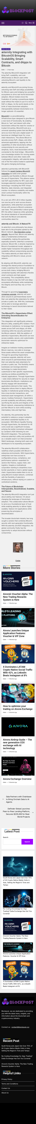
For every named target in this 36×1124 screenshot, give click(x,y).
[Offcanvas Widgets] (3, 22)
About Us (5, 1093)
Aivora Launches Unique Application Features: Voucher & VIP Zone (16, 633)
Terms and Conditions (10, 1084)
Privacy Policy (7, 1079)
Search (5, 837)
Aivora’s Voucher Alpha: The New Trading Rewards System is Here (18, 597)
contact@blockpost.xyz (20, 1027)
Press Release (6, 49)
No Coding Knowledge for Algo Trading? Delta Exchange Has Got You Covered (17, 911)
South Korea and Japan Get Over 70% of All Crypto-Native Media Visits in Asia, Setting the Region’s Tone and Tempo (17, 881)
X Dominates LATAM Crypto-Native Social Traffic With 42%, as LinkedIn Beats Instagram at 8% (17, 671)
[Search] (26, 22)
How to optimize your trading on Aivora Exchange (17, 707)
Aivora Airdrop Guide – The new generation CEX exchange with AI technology (17, 744)
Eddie (3, 69)
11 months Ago (13, 603)
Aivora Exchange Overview (17, 779)
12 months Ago (13, 712)
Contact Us (6, 1088)
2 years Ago (10, 69)
